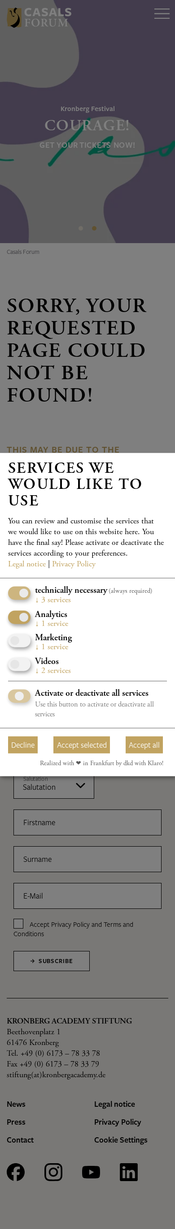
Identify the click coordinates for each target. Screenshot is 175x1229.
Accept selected (82, 744)
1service (51, 624)
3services (53, 600)
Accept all (144, 744)
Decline (23, 744)
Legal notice (27, 565)
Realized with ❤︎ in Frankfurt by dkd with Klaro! (101, 764)
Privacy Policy (74, 565)
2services (53, 671)
